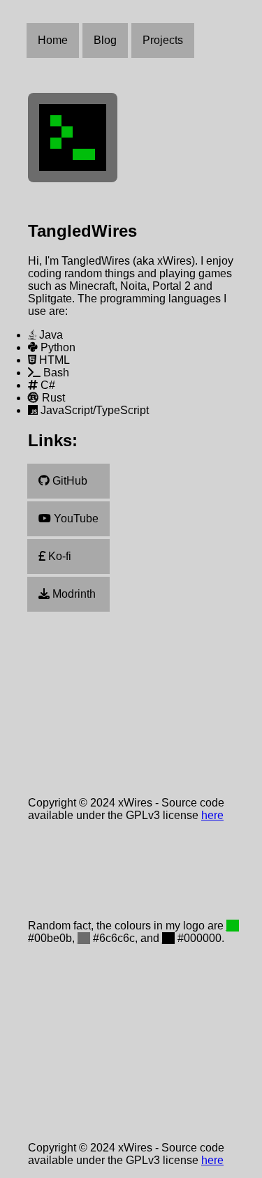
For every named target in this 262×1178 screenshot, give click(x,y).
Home (53, 40)
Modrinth (73, 594)
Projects (163, 40)
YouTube (75, 518)
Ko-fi (58, 556)
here (212, 815)
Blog (105, 40)
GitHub (68, 481)
